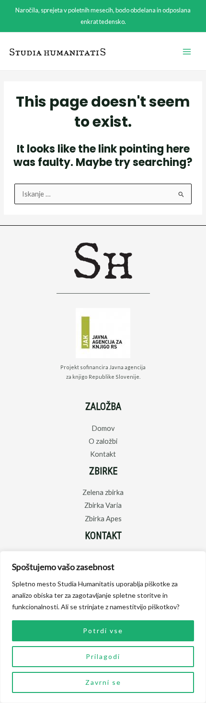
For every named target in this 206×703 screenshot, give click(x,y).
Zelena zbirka (103, 492)
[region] (103, 627)
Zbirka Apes (103, 519)
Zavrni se (103, 682)
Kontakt (103, 454)
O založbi (103, 441)
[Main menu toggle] (186, 51)
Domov (103, 428)
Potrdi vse (103, 630)
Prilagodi (103, 656)
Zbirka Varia (103, 505)
